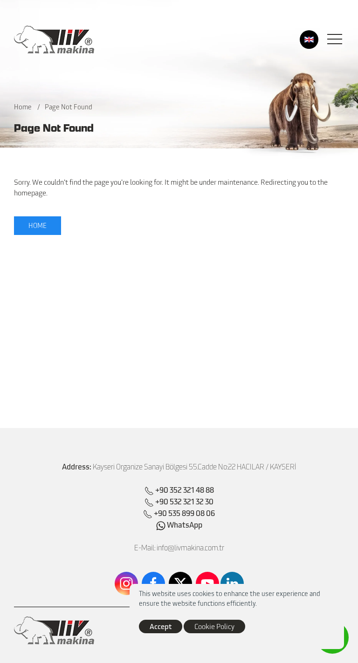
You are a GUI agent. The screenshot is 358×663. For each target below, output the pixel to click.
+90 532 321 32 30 (184, 501)
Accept (161, 626)
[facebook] (153, 583)
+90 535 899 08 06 (184, 513)
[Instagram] (126, 583)
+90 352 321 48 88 (184, 489)
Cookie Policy (214, 626)
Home (23, 106)
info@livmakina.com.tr (190, 547)
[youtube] (207, 583)
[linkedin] (232, 583)
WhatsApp (183, 524)
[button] (334, 39)
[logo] (54, 39)
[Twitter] (180, 583)
